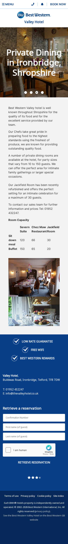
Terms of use (11, 495)
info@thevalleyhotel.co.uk (22, 393)
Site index (58, 495)
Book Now (58, 4)
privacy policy (42, 511)
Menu (9, 4)
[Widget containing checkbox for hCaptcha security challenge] (29, 450)
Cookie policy (44, 495)
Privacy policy (28, 495)
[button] (42, 4)
